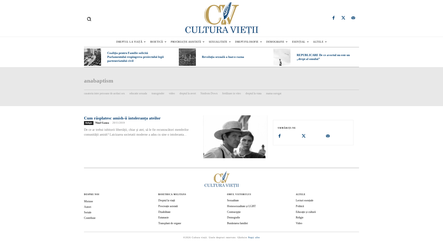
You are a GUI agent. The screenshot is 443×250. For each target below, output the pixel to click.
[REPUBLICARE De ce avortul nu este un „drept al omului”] (281, 56)
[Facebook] (333, 18)
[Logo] (221, 18)
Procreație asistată (168, 206)
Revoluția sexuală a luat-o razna (223, 57)
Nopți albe (254, 237)
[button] (89, 19)
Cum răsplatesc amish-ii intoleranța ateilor (122, 118)
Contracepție (234, 212)
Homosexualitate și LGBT (241, 206)
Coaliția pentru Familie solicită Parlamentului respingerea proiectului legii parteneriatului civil (135, 56)
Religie (88, 123)
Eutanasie (163, 217)
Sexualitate (233, 200)
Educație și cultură (306, 212)
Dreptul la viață (166, 200)
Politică (300, 206)
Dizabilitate (164, 212)
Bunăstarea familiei (237, 223)
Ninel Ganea (102, 122)
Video (299, 223)
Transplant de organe (169, 223)
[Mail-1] (353, 18)
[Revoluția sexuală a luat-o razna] (187, 56)
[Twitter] (343, 18)
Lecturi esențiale (304, 200)
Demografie (233, 217)
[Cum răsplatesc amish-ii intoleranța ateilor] (235, 136)
